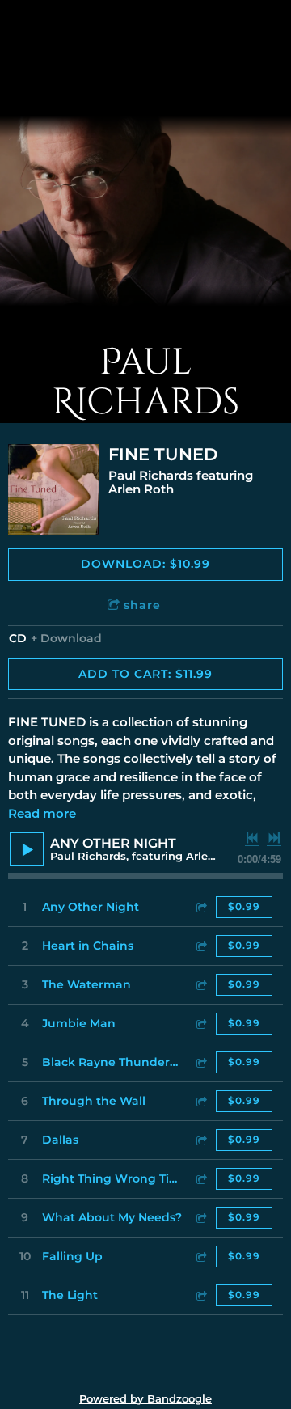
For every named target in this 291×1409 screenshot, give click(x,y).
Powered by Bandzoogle (145, 1399)
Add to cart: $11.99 (145, 673)
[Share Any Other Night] (200, 907)
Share (142, 605)
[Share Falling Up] (200, 1256)
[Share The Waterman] (200, 985)
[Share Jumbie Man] (200, 1023)
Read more (42, 813)
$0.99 (244, 906)
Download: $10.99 (145, 563)
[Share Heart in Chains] (200, 946)
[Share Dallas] (200, 1140)
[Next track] (274, 838)
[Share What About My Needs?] (200, 1218)
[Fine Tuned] (53, 489)
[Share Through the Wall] (200, 1101)
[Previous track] (252, 838)
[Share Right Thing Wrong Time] (200, 1179)
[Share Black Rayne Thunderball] (200, 1062)
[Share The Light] (200, 1295)
